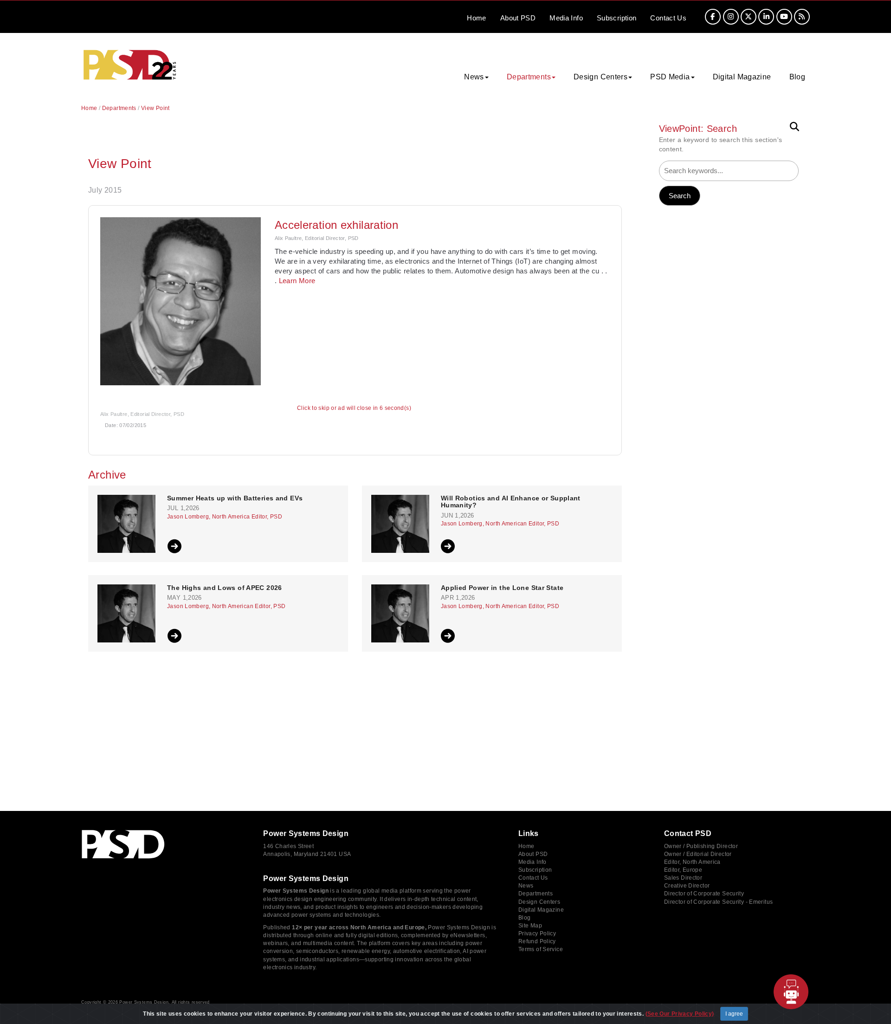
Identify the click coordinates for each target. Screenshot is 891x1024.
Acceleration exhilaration (336, 225)
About (518, 18)
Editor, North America (692, 862)
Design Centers (539, 902)
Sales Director (683, 878)
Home (476, 18)
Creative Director (687, 885)
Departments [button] (529, 77)
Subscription (617, 18)
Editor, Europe (683, 870)
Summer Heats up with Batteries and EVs (235, 498)
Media (566, 18)
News (526, 885)
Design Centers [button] (600, 77)
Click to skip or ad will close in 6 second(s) (354, 408)
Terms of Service (540, 949)
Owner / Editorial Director (698, 854)
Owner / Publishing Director (701, 846)
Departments (119, 108)
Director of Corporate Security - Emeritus (718, 902)
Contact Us (533, 878)
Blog (797, 77)
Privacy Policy (537, 933)
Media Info (532, 862)
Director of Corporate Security (704, 893)
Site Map (530, 925)
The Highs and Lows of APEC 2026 (224, 587)
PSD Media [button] (670, 77)
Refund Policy (537, 941)
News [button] (474, 77)
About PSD (533, 854)
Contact (668, 18)
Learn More (297, 281)
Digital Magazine (742, 77)
